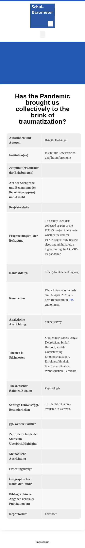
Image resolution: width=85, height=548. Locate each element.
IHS (71, 299)
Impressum (42, 541)
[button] (42, 34)
